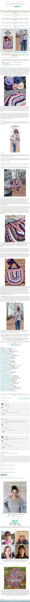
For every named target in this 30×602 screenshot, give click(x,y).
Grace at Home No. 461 (4, 384)
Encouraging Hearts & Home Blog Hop (6, 383)
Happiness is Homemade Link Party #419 (7, 365)
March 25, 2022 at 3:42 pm (8, 428)
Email (1, 467)
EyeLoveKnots (15, 5)
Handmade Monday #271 (4, 362)
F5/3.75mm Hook (5, 394)
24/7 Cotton (11, 114)
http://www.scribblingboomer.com (5, 423)
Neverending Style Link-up (4, 361)
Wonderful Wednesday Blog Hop (5, 380)
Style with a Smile (3, 353)
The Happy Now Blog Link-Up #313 (6, 375)
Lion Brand (13, 394)
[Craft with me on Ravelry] (11, 516)
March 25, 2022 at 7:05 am (6, 419)
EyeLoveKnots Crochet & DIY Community (15, 343)
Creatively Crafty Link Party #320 (5, 382)
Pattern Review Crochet (20, 394)
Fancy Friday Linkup (3, 360)
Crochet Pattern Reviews (14, 393)
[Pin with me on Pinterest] (8, 516)
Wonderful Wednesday (4, 379)
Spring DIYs (21, 393)
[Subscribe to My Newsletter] (15, 523)
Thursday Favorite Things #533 (5, 381)
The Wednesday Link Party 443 (5, 378)
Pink (24, 394)
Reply (2, 407)
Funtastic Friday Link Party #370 (5, 388)
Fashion (19, 393)
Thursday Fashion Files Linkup (5, 356)
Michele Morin (5, 403)
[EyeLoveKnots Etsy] (21, 516)
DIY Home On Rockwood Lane (15, 344)
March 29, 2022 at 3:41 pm (8, 444)
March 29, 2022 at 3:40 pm (6, 437)
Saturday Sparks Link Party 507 (5, 390)
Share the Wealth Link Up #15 (5, 367)
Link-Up (1, 374)
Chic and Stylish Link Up (4, 357)
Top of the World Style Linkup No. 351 (6, 355)
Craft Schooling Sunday (4, 364)
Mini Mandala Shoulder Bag (6, 64)
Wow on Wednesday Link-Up (5, 354)
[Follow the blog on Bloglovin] (13, 516)
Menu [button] (16, 11)
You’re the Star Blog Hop (4, 366)
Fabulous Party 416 (3, 373)
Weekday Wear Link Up (4, 350)
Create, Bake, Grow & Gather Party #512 (6, 387)
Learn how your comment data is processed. (18, 477)
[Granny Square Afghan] (15, 578)
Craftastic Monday (3, 363)
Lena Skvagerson (9, 394)
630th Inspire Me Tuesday (4, 372)
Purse (28, 394)
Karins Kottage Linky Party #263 (5, 385)
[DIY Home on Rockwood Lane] (18, 516)
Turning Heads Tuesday (4, 351)
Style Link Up (2, 359)
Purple (26, 394)
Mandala (16, 394)
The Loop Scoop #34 (3, 349)
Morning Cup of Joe (3, 389)
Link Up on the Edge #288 (4, 358)
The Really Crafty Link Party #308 (5, 368)
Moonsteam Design (19, 601)
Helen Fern (5, 436)
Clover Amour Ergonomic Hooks (17, 62)
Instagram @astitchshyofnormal (19, 53)
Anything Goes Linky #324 (4, 371)
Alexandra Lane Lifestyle (15, 345)
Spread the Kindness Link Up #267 (5, 376)
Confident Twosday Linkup (4, 352)
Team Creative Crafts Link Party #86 (6, 377)
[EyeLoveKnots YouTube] (15, 516)
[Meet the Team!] (15, 545)
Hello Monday (2, 370)
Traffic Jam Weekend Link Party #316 (6, 386)
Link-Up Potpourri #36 (3, 369)
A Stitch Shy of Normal (20, 52)
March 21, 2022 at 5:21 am (6, 404)
